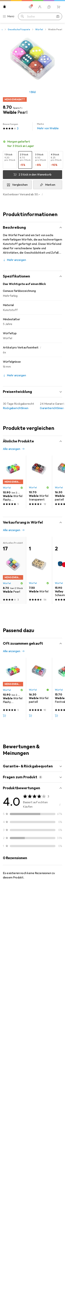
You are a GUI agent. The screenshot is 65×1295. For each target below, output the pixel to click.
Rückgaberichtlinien (15, 408)
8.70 (7, 107)
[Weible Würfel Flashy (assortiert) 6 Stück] (13, 482)
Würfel (39, 29)
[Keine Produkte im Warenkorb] (58, 7)
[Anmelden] (39, 7)
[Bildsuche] (57, 16)
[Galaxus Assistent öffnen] (49, 7)
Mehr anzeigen (16, 260)
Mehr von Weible (48, 126)
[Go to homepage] (4, 6)
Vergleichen (20, 185)
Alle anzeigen (11, 449)
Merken (50, 185)
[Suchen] (22, 16)
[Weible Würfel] (39, 570)
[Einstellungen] (30, 7)
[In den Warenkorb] (4, 716)
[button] (32, 143)
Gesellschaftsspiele (19, 29)
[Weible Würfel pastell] (39, 689)
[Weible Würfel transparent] (39, 482)
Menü (10, 16)
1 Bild (32, 92)
